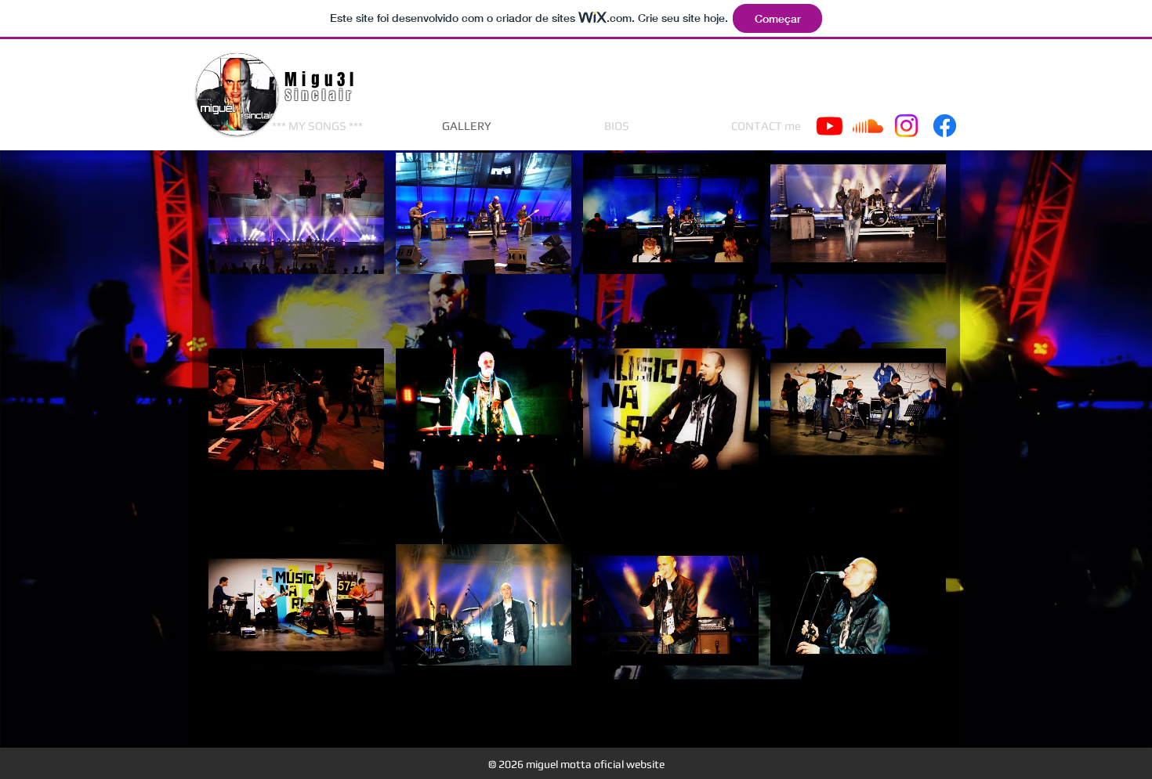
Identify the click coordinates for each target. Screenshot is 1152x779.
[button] (296, 245)
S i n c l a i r (320, 95)
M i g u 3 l (319, 79)
